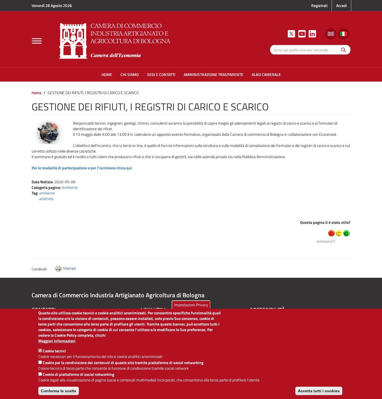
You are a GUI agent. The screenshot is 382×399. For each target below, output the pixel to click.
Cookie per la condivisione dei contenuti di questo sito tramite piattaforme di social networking (123, 362)
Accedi (341, 5)
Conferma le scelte (58, 391)
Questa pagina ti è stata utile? (325, 222)
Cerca (342, 50)
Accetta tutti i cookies (319, 391)
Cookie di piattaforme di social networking (78, 374)
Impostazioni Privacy (191, 305)
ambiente (47, 193)
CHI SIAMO (130, 74)
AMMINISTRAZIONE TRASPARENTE (213, 74)
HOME (107, 74)
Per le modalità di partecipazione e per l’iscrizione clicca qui (82, 168)
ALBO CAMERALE (266, 74)
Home (36, 93)
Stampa (69, 268)
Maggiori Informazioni (57, 341)
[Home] (115, 40)
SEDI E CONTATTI (161, 74)
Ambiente (70, 187)
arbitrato (46, 198)
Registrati (319, 5)
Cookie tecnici (54, 351)
